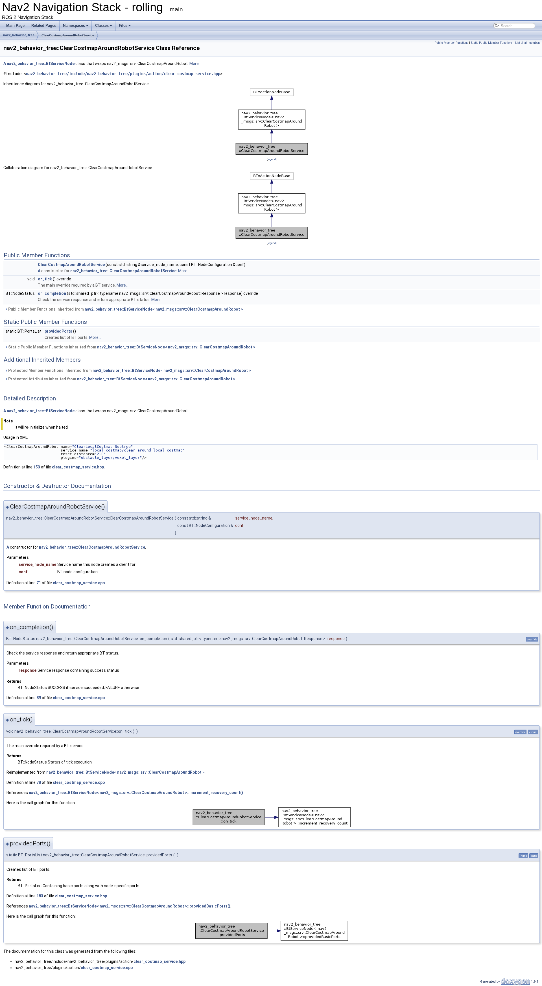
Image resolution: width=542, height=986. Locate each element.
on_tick (45, 279)
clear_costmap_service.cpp (79, 583)
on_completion (52, 293)
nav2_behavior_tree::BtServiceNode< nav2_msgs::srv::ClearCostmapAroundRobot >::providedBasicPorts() (129, 906)
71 (38, 583)
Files (123, 25)
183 (39, 896)
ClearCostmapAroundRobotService (67, 35)
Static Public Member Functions (492, 43)
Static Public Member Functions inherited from (131, 347)
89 (38, 697)
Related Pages (43, 25)
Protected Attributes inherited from (121, 379)
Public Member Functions (451, 43)
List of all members (528, 43)
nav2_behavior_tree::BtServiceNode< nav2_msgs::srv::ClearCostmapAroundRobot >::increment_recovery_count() (136, 792)
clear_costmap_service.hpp (78, 467)
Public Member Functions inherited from (125, 309)
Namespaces (74, 25)
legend (272, 159)
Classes (102, 25)
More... (195, 63)
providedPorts (58, 331)
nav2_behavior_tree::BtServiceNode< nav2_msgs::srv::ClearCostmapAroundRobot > (164, 309)
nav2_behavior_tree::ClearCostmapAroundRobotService (123, 271)
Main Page (15, 25)
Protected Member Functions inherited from (129, 370)
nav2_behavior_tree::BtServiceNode (41, 63)
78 (38, 782)
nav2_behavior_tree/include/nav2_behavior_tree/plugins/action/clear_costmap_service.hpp (123, 73)
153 (36, 467)
